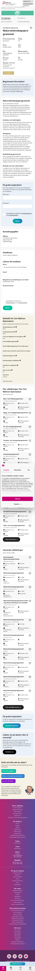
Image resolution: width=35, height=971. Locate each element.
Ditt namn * (6, 194)
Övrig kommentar (8, 286)
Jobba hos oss (17, 829)
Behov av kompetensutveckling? (12, 776)
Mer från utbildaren (6, 22)
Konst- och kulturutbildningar (17, 900)
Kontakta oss (10, 752)
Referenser (17, 875)
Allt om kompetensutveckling (17, 910)
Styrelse (17, 827)
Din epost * (6, 203)
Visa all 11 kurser (11, 539)
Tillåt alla (17, 499)
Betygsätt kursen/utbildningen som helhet (15, 280)
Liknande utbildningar (24, 22)
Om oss (17, 823)
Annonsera (26, 1)
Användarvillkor (17, 833)
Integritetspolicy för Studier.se (17, 835)
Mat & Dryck (17, 936)
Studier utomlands (17, 902)
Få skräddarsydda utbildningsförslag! (17, 924)
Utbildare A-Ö (17, 815)
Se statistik (7, 73)
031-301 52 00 (26, 5)
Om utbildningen (6, 18)
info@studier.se (17, 848)
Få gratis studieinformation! (17, 904)
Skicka (8, 308)
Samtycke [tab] (6, 470)
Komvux (17, 894)
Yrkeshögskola (17, 892)
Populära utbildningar (17, 809)
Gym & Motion (17, 932)
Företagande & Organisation (17, 918)
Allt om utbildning (17, 808)
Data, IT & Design (17, 914)
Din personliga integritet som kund (17, 837)
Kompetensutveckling (17, 881)
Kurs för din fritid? (7, 781)
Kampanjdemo (17, 884)
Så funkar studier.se (28, 4)
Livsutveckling (17, 938)
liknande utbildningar (16, 91)
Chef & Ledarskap (17, 912)
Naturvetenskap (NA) (23, 53)
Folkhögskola (17, 896)
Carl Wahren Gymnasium (10, 28)
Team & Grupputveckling (17, 922)
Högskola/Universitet (18, 890)
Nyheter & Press (17, 831)
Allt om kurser (17, 930)
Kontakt (17, 825)
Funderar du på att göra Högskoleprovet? (17, 817)
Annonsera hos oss (17, 873)
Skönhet (18, 940)
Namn (5, 264)
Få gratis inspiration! (12, 726)
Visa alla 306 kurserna (12, 707)
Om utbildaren (21, 18)
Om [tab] (29, 470)
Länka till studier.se (17, 877)
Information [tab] (17, 470)
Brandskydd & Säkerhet (17, 920)
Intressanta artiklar (17, 813)
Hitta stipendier (17, 811)
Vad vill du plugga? (8, 771)
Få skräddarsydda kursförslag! (17, 944)
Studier (17, 879)
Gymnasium (6, 41)
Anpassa (16, 504)
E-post (5, 272)
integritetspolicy (27, 213)
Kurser (17, 882)
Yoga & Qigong (17, 934)
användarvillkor (13, 215)
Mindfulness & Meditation (17, 942)
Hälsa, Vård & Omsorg (17, 916)
